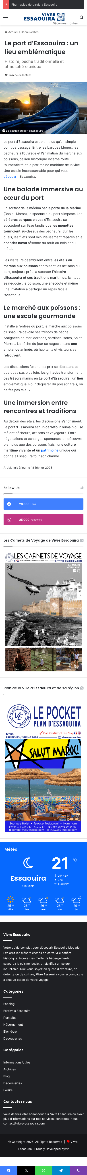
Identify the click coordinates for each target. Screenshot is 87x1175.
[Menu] (5, 19)
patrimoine (49, 450)
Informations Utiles (16, 1062)
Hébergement (13, 1024)
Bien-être (10, 1031)
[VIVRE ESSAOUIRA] (43, 17)
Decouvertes (30, 32)
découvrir (11, 176)
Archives (9, 1069)
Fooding (8, 1004)
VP (67, 1149)
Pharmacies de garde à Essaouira (34, 4)
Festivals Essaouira (17, 1011)
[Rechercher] (81, 19)
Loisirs (7, 1090)
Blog (6, 1076)
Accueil (12, 32)
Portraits (9, 1017)
